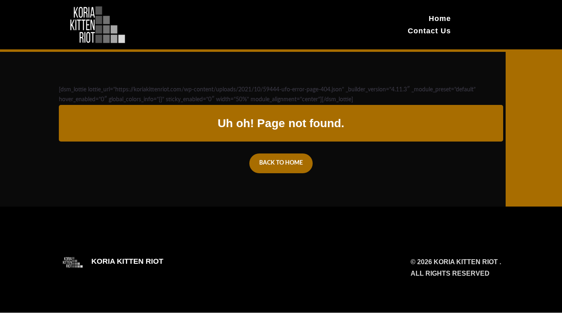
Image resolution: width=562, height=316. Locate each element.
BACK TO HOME (281, 163)
